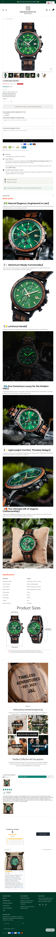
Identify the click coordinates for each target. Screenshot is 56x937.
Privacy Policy (6, 905)
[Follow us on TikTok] (45, 904)
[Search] (6, 10)
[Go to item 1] (6, 783)
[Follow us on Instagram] (39, 904)
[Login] (49, 10)
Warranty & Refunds (7, 903)
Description (6, 195)
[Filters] (48, 777)
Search (4, 898)
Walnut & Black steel (9, 95)
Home (4, 18)
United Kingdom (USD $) (9, 928)
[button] (6, 86)
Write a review (23, 776)
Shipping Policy (6, 900)
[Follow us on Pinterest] (42, 904)
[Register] (23, 923)
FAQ (4, 910)
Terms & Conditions (7, 908)
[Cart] (52, 10)
